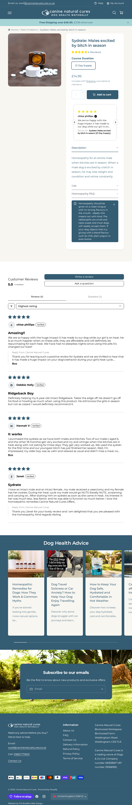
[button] (9, 12)
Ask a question (84, 283)
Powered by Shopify (47, 789)
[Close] (128, 22)
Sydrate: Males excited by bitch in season (63, 29)
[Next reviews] (115, 122)
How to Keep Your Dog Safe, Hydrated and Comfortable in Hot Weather (103, 592)
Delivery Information (75, 744)
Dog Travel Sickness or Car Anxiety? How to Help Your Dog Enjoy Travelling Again (63, 594)
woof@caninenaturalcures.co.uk (27, 747)
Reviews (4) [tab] (37, 296)
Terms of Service (72, 758)
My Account (117, 3)
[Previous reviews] (74, 122)
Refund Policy (71, 749)
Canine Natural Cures (26, 789)
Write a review (84, 276)
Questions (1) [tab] (95, 296)
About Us (68, 730)
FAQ (65, 735)
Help (100, 3)
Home (14, 29)
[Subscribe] (101, 689)
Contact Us (14, 760)
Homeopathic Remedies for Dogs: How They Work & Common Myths (24, 592)
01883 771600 (24, 3)
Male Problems (29, 29)
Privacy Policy (71, 753)
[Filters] (11, 306)
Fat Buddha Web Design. (31, 803)
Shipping (91, 81)
